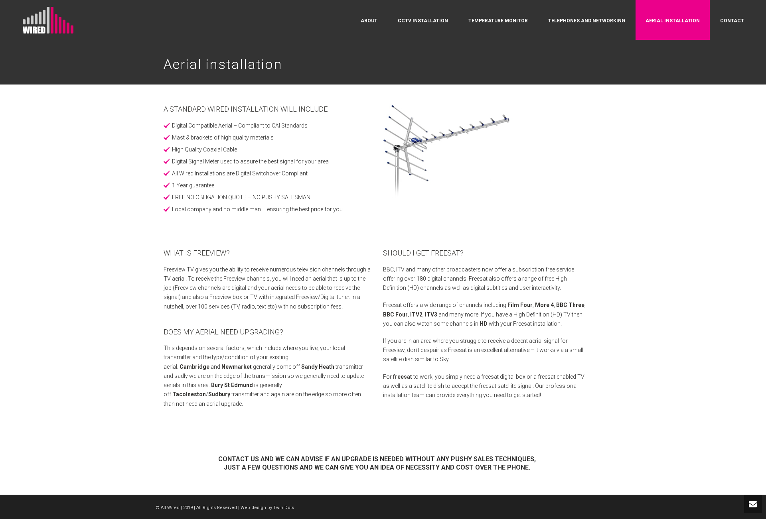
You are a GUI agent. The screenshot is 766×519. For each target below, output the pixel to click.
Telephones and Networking (586, 21)
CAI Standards (290, 125)
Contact (732, 21)
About (369, 21)
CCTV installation (423, 21)
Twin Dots (283, 507)
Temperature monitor (498, 21)
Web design (253, 507)
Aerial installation (673, 21)
